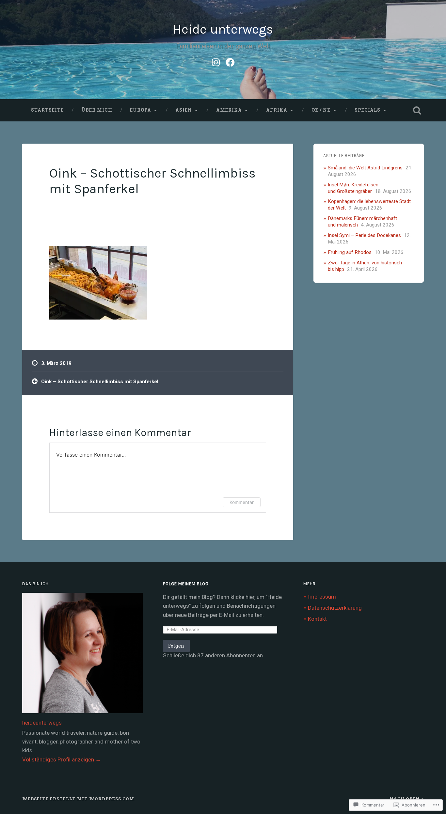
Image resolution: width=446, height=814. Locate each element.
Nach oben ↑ (407, 798)
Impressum (322, 596)
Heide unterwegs (223, 29)
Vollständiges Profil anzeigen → (61, 759)
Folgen (176, 646)
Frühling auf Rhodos (350, 252)
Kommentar (242, 502)
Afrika (276, 110)
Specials (367, 110)
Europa (140, 110)
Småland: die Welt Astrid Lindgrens (365, 168)
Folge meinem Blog (186, 583)
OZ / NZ (320, 110)
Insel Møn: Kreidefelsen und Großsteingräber (353, 188)
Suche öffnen (417, 110)
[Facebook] (230, 61)
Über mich (96, 110)
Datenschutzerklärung (335, 607)
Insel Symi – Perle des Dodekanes (364, 235)
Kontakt (317, 619)
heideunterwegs (42, 722)
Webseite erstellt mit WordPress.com (78, 798)
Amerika (229, 110)
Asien (183, 110)
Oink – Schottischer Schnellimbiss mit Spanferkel (99, 381)
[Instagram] (216, 61)
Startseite (47, 110)
